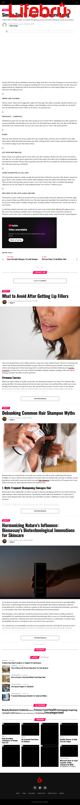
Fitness (38, 710)
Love (12, 713)
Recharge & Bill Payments (28, 713)
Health (52, 709)
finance (30, 710)
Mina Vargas (14, 26)
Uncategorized (54, 712)
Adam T (12, 303)
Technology (39, 713)
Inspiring (72, 710)
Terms (24, 793)
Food (45, 710)
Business (14, 710)
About (18, 793)
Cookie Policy (41, 793)
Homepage (62, 710)
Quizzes (18, 713)
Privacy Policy (52, 793)
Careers (61, 793)
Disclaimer (31, 793)
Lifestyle (6, 713)
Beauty (5, 710)
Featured (23, 710)
